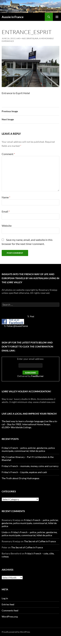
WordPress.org (10, 616)
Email (6, 211)
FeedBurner (37, 376)
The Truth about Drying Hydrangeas (20, 478)
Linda (4, 532)
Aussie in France (13, 17)
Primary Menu (57, 17)
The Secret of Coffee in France (40, 541)
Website (7, 225)
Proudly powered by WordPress (16, 632)
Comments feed (10, 610)
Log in (5, 598)
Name (6, 197)
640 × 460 (20, 38)
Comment (8, 154)
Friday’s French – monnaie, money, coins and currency (30, 466)
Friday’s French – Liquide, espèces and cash (24, 472)
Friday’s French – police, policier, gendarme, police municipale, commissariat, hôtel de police (28, 449)
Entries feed (8, 604)
